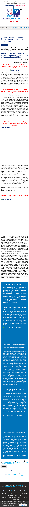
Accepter (23, 505)
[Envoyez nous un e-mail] (21, 490)
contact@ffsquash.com (9, 486)
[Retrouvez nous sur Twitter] (11, 490)
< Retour (3, 466)
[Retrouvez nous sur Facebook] (6, 490)
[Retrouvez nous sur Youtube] (16, 490)
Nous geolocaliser (19, 485)
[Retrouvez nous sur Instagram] (25, 490)
